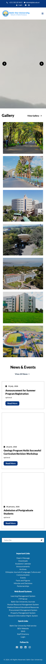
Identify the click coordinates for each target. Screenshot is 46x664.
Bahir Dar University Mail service (23, 625)
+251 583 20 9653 (15, 2)
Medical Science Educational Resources (23, 607)
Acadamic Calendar (23, 563)
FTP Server (23, 599)
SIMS (23, 631)
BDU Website (23, 628)
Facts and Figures (23, 580)
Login (20, 5)
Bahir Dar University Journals (23, 601)
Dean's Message (23, 558)
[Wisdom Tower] (23, 205)
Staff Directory (23, 634)
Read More (12, 403)
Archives (23, 569)
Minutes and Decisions (23, 583)
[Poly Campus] (23, 273)
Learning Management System (23, 596)
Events (23, 578)
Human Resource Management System (23, 604)
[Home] (14, 13)
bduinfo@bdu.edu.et (33, 2)
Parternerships (23, 586)
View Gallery (33, 116)
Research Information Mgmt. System (23, 616)
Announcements (23, 566)
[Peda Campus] (23, 138)
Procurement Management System (23, 610)
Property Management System (23, 613)
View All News (21, 374)
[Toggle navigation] (43, 13)
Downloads (23, 561)
